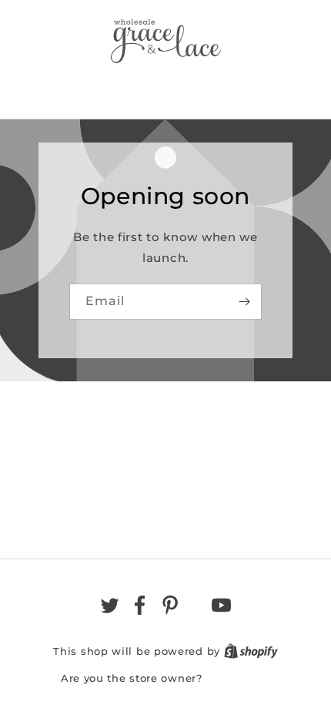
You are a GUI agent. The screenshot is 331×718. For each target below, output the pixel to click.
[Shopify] (251, 651)
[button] (165, 87)
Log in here (238, 678)
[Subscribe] (244, 302)
